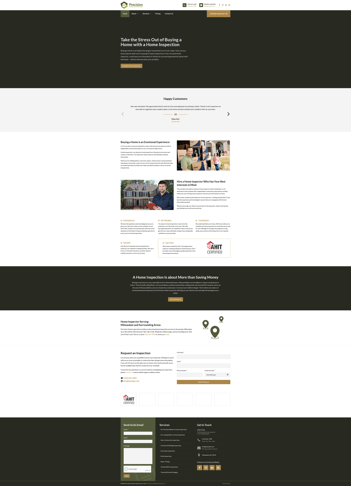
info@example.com (131, 381)
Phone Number (181, 370)
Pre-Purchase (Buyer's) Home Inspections (174, 429)
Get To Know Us (175, 299)
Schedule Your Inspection (131, 66)
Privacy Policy (226, 483)
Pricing (157, 14)
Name (125, 429)
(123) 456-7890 (149, 334)
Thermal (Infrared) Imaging (169, 472)
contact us (129, 372)
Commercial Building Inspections (171, 445)
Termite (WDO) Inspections (169, 467)
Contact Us (169, 14)
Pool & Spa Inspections (168, 451)
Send (126, 476)
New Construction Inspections (170, 440)
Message (126, 446)
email (167, 334)
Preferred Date (209, 370)
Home (125, 14)
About (134, 14)
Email (178, 361)
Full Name (180, 352)
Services (146, 14)
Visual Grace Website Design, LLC (155, 483)
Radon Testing (165, 461)
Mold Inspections (166, 456)
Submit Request (203, 382)
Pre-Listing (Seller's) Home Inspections (173, 435)
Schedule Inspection (217, 14)
